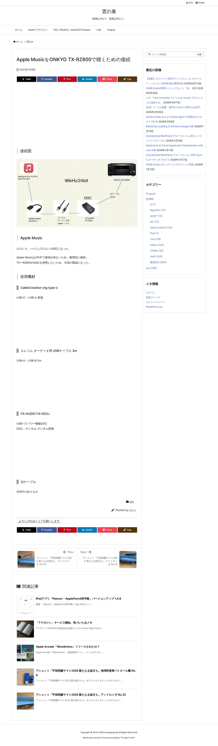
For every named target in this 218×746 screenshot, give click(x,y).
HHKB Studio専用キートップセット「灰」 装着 (171, 88)
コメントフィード (155, 302)
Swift (156, 256)
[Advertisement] (77, 114)
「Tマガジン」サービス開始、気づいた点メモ (64, 622)
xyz (31, 41)
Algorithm (158, 210)
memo (157, 244)
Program (150, 193)
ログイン (150, 292)
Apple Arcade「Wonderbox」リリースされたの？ (68, 646)
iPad (154, 233)
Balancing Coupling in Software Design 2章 (169, 126)
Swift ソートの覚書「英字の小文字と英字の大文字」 (174, 107)
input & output (161, 227)
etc (154, 221)
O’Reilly (157, 250)
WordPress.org (154, 306)
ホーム (19, 41)
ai (152, 204)
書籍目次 (158, 262)
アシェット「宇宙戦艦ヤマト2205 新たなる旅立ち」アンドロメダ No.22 (81, 694)
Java (155, 239)
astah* (156, 215)
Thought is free (127, 737)
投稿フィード (153, 297)
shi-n (132, 510)
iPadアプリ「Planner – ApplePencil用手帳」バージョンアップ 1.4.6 (78, 598)
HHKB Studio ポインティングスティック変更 (170, 164)
